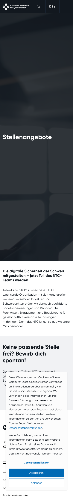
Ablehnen (36, 482)
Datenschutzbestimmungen (25, 427)
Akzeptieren (36, 472)
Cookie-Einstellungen (36, 462)
